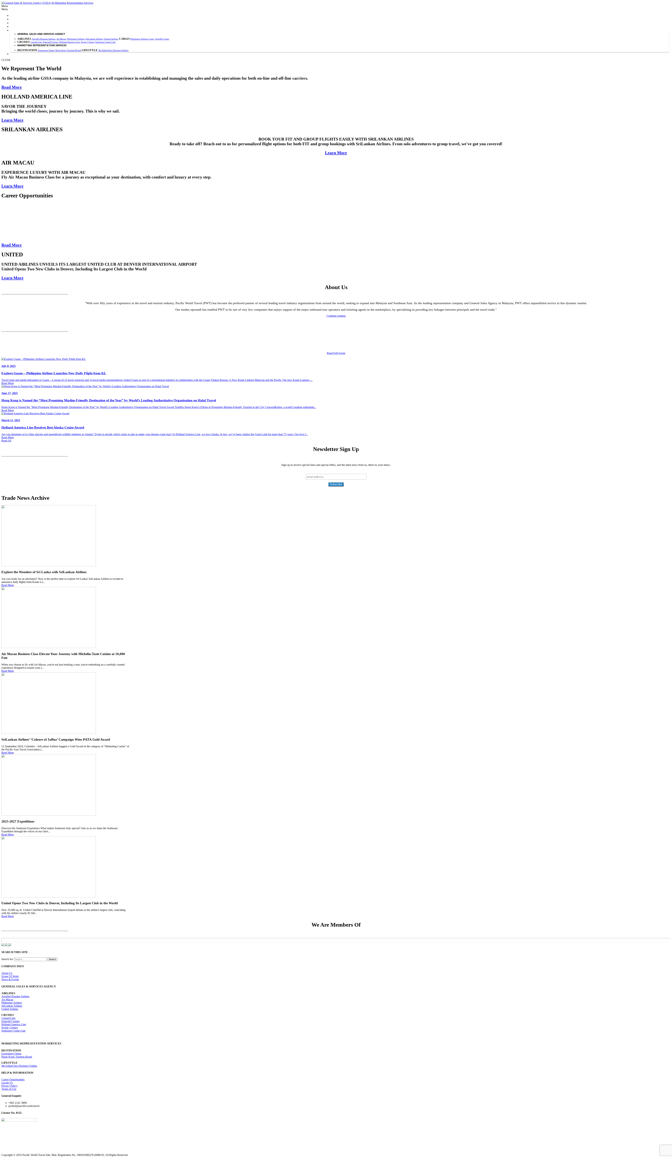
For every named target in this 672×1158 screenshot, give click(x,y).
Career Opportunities (12, 1079)
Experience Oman (46, 50)
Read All (6, 440)
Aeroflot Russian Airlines (44, 39)
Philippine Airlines (76, 39)
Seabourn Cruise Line (105, 42)
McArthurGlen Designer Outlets (113, 50)
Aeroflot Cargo (162, 39)
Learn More (12, 120)
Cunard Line (36, 42)
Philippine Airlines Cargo (142, 39)
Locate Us (7, 1082)
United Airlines (111, 39)
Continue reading (336, 315)
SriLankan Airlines (94, 39)
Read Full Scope (336, 353)
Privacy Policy (9, 1085)
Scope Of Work (10, 976)
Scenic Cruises (87, 42)
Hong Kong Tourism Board (68, 50)
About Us (6, 973)
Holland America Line (69, 42)
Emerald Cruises (50, 42)
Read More (11, 87)
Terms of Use (8, 1088)
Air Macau (61, 39)
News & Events (10, 979)
